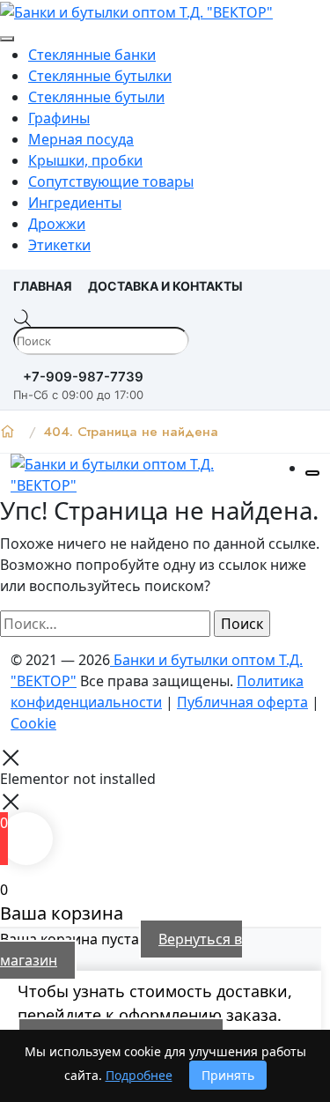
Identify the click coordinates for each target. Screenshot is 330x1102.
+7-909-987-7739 (83, 376)
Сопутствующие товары (111, 181)
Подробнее (139, 1075)
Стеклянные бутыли (96, 97)
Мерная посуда (81, 139)
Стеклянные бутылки (100, 75)
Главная (42, 285)
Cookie (33, 723)
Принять (228, 1075)
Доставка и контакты (165, 285)
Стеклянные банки (92, 54)
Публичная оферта (242, 702)
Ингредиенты (74, 202)
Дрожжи (56, 223)
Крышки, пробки (85, 160)
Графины (59, 118)
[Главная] (7, 431)
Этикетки (59, 245)
